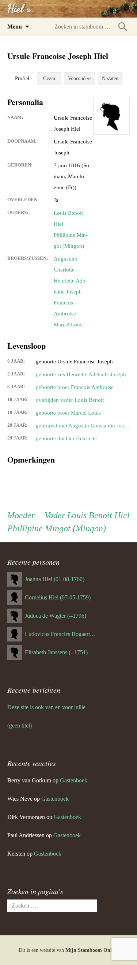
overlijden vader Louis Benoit (70, 400)
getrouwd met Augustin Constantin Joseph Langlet (83, 426)
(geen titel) (19, 725)
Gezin (49, 78)
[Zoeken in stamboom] (123, 26)
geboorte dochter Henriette (66, 438)
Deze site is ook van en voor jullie (46, 707)
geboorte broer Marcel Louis (68, 413)
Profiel (22, 78)
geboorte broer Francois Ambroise (75, 387)
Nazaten (110, 78)
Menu (14, 26)
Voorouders (79, 78)
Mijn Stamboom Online (91, 950)
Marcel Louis (69, 325)
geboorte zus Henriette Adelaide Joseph (81, 374)
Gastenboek (73, 780)
